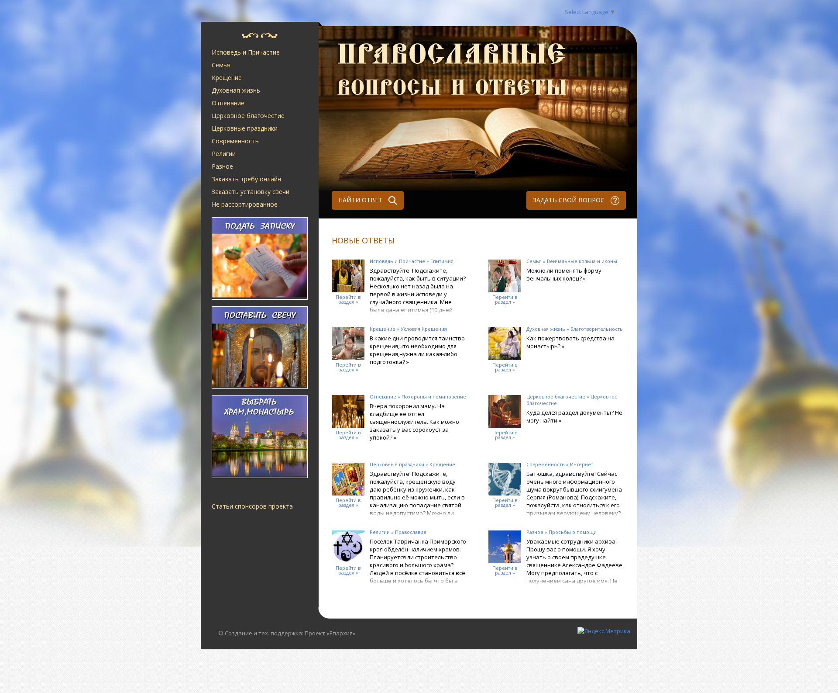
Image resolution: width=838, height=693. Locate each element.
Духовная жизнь (236, 90)
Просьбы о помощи (573, 532)
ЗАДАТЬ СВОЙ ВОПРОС (569, 200)
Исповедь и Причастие (246, 52)
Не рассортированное (245, 204)
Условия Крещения (424, 329)
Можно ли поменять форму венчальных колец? (563, 274)
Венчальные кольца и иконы (582, 261)
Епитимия (441, 261)
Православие (410, 532)
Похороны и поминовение (434, 396)
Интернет (581, 464)
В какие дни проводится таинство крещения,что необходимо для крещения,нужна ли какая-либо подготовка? (417, 350)
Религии (224, 153)
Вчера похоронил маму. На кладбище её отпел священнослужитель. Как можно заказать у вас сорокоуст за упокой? (414, 421)
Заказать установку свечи (250, 191)
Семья (221, 65)
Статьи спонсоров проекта (252, 506)
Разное (222, 166)
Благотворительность (596, 329)
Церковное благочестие (248, 115)
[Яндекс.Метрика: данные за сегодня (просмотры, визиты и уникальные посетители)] (603, 631)
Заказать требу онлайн (246, 179)
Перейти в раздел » (348, 299)
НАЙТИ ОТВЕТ (361, 200)
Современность (235, 141)
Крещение (227, 77)
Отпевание (228, 103)
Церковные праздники (245, 128)
